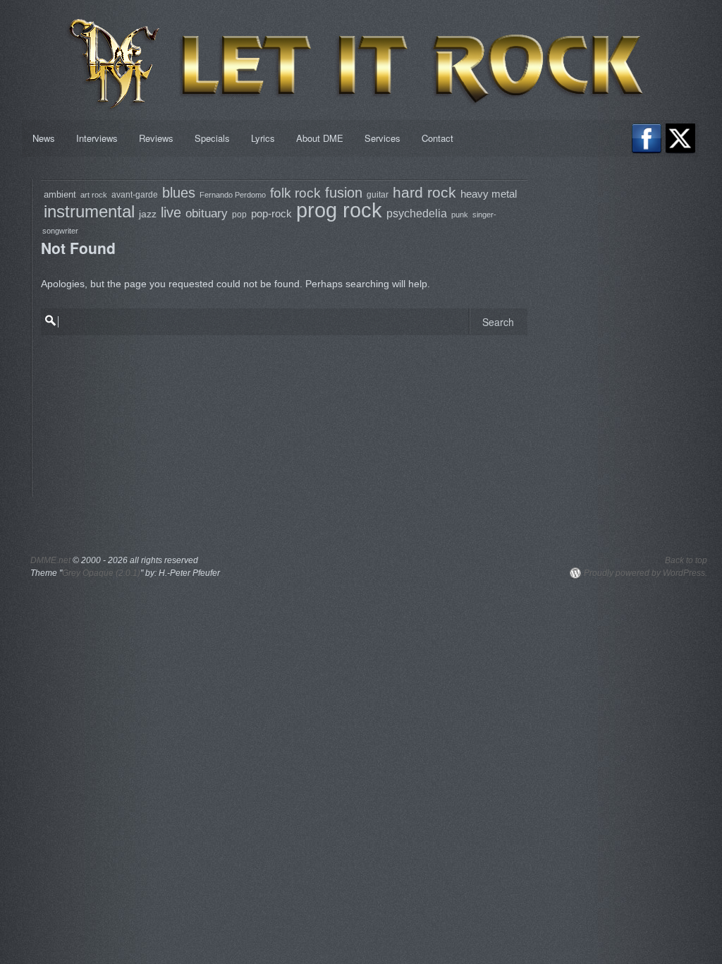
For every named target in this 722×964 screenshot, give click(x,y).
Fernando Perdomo (233, 195)
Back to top (686, 560)
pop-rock (271, 213)
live (171, 212)
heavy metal (488, 194)
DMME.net (50, 560)
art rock (93, 195)
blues (178, 192)
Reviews (156, 138)
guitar (377, 194)
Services (382, 138)
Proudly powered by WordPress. (645, 573)
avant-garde (134, 194)
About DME (319, 138)
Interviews (97, 138)
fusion (343, 192)
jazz (148, 213)
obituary (206, 213)
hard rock (424, 192)
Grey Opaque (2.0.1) (101, 573)
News (43, 138)
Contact (437, 138)
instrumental (89, 211)
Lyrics (263, 138)
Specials (212, 138)
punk (459, 214)
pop (239, 214)
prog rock (339, 210)
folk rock (295, 193)
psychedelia (416, 213)
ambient (60, 194)
